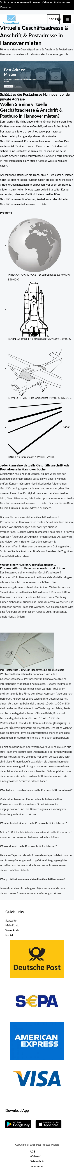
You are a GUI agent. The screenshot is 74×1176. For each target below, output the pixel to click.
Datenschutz (37, 1161)
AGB (32, 1151)
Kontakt (10, 935)
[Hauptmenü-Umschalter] (67, 19)
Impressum (36, 1166)
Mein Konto (12, 925)
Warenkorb (11, 930)
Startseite (11, 920)
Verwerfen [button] (6, 7)
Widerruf (35, 1156)
